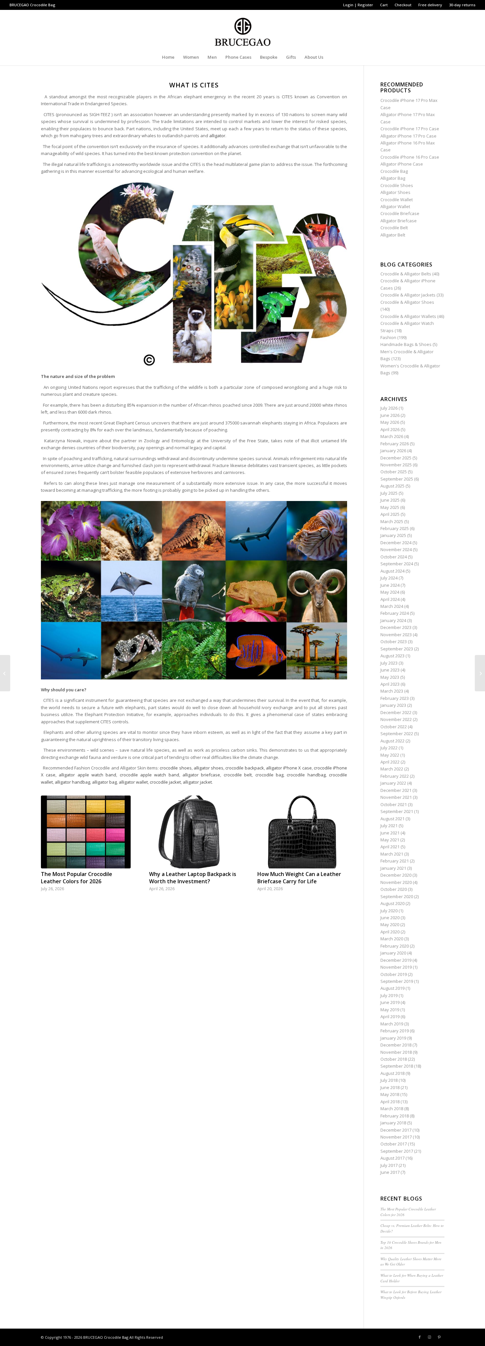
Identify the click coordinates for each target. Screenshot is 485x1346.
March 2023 (391, 691)
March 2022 (391, 769)
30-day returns (462, 4)
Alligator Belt (392, 235)
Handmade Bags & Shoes (406, 344)
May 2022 (389, 755)
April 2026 (390, 429)
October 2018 (393, 1059)
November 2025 (396, 465)
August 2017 (392, 1158)
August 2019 (392, 988)
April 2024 (390, 599)
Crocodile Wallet (396, 200)
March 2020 (391, 939)
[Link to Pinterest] (439, 1337)
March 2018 (391, 1108)
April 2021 (390, 847)
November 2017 (396, 1137)
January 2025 (393, 535)
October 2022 (393, 727)
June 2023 (390, 670)
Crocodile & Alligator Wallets (408, 316)
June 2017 (390, 1172)
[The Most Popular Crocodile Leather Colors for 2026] (86, 832)
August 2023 (392, 656)
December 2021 (395, 790)
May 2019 (389, 1010)
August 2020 (392, 903)
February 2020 (394, 946)
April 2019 (390, 1016)
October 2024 (393, 557)
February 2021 (394, 861)
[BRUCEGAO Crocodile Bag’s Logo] (243, 29)
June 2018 (390, 1087)
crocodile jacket (165, 782)
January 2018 (393, 1123)
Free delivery (430, 4)
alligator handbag (72, 782)
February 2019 (394, 1031)
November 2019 (396, 967)
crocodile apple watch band (149, 775)
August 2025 (392, 486)
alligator (217, 136)
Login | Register (358, 4)
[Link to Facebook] (420, 1337)
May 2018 (389, 1094)
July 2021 (389, 826)
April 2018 (390, 1102)
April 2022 (390, 762)
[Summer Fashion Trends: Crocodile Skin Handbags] (480, 673)
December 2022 (395, 712)
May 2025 (389, 507)
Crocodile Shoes (396, 185)
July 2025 (389, 493)
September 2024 (396, 564)
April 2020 (390, 932)
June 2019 (390, 1002)
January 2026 (393, 451)
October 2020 (393, 889)
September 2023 (396, 649)
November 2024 (396, 549)
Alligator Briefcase (398, 221)
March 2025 (391, 521)
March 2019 (391, 1024)
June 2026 (390, 415)
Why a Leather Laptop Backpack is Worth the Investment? (192, 877)
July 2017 (389, 1165)
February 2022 (394, 776)
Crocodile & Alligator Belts (405, 274)
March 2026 (391, 436)
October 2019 (393, 974)
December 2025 (395, 458)
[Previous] (51, 833)
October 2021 (393, 804)
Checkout (403, 4)
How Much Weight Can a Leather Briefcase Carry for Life (299, 877)
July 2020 (389, 911)
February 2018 (394, 1116)
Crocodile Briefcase (399, 213)
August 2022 (392, 741)
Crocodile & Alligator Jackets (408, 295)
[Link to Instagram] (430, 1337)
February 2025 (394, 528)
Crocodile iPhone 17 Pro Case (409, 129)
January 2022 (393, 783)
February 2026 (394, 444)
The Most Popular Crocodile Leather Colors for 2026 (76, 877)
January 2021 (393, 868)
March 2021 (391, 854)
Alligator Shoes (395, 192)
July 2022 (389, 748)
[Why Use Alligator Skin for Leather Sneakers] (5, 673)
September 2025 (396, 479)
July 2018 (389, 1080)
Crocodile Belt (394, 228)
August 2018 (392, 1073)
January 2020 (393, 953)
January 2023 (393, 705)
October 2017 (393, 1144)
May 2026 (389, 422)
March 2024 (391, 606)
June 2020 (390, 918)
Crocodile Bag (42, 4)
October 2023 (393, 641)
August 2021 (392, 819)
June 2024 (390, 585)
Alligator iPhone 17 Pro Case (408, 136)
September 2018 (396, 1066)
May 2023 (389, 677)
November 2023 (396, 635)
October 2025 (393, 472)
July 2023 (389, 663)
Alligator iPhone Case (401, 164)
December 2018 (395, 1045)
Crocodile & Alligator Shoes (407, 302)
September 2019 (396, 981)
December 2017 (395, 1130)
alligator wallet (133, 782)
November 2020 (396, 882)
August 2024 (392, 571)
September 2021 (396, 811)
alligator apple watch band (87, 775)
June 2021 (390, 833)
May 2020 (389, 924)
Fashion (388, 337)
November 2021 (396, 797)
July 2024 (389, 578)
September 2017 (396, 1151)
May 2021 (389, 840)
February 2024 (394, 613)
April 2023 (390, 684)
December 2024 (395, 543)
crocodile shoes (175, 768)
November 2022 (396, 719)
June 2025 (390, 500)
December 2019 (395, 960)
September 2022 (396, 733)
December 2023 (395, 627)
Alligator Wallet (395, 206)
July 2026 (389, 408)
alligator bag (104, 782)
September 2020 (396, 896)
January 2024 (393, 620)
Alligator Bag (392, 178)
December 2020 (395, 875)
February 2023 (394, 698)
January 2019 (393, 1038)
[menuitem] (358, 5)
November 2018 (396, 1052)
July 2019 (389, 995)
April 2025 (390, 514)
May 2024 (389, 592)
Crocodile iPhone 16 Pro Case (409, 157)
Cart (384, 4)
